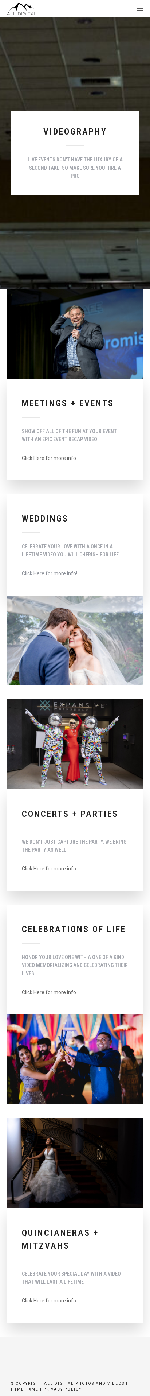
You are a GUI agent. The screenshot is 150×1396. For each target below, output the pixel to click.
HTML (17, 1389)
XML (34, 1389)
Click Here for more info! (49, 573)
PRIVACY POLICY (62, 1389)
